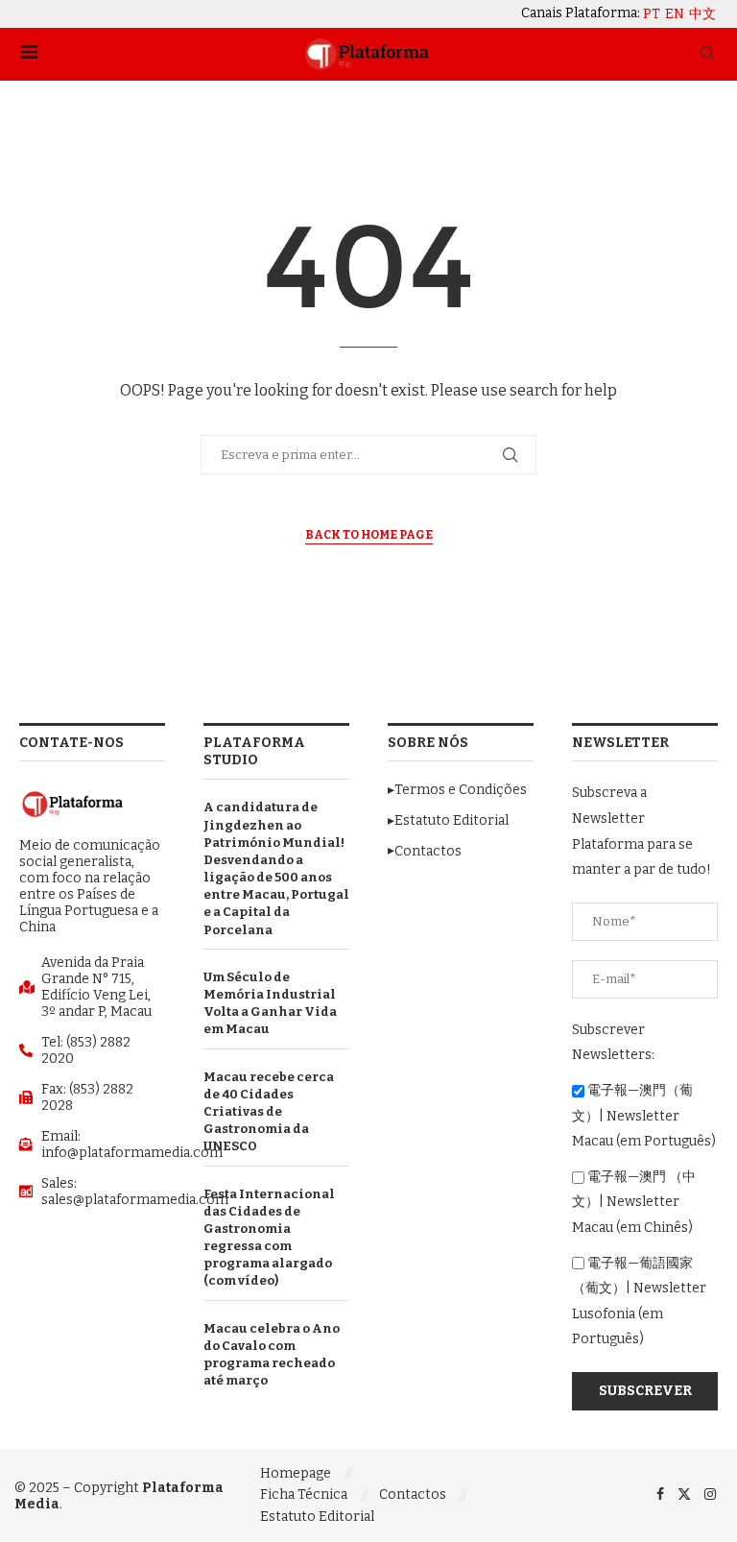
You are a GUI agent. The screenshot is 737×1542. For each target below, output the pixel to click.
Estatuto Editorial (317, 1516)
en (674, 14)
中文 (702, 14)
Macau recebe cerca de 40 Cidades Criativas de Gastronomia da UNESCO (268, 1112)
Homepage (295, 1473)
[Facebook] (660, 1494)
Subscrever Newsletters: (613, 1043)
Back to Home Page (369, 535)
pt (651, 14)
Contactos (412, 1494)
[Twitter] (684, 1494)
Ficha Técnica (303, 1494)
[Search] (707, 54)
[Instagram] (710, 1494)
